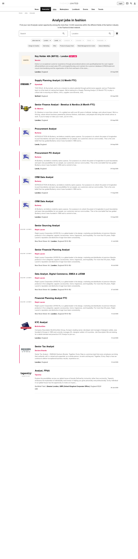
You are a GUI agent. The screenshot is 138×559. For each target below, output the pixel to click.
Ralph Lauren (40, 229)
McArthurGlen (40, 326)
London (38, 72)
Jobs (26, 13)
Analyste (32, 13)
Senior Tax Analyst (44, 346)
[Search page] (131, 3)
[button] (36, 40)
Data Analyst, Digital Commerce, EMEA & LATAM (60, 273)
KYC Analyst (41, 322)
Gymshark (38, 84)
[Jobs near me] (117, 33)
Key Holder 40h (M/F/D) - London (51, 56)
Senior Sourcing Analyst (47, 225)
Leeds (37, 144)
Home (21, 13)
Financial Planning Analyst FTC (51, 297)
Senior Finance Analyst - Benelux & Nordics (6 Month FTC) (65, 104)
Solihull (38, 96)
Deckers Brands (41, 350)
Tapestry (38, 375)
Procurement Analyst (45, 128)
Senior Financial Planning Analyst (52, 249)
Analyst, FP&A (42, 370)
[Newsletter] (127, 3)
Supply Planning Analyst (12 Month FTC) (55, 80)
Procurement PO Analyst (47, 152)
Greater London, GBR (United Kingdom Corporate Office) (68, 386)
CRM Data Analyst (44, 177)
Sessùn (37, 60)
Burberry (38, 133)
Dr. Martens (39, 109)
